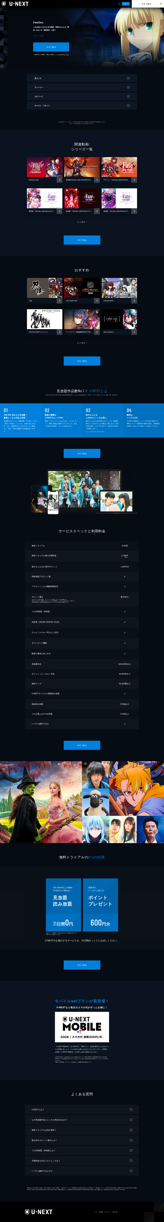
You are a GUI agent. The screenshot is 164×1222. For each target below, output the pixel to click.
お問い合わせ (115, 1211)
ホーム (95, 1211)
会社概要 (101, 1211)
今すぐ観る (146, 3)
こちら (67, 54)
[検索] (119, 4)
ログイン (126, 4)
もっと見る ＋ (82, 222)
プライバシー (107, 1211)
